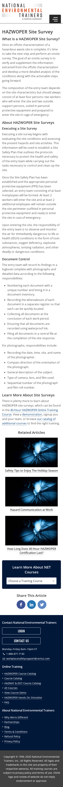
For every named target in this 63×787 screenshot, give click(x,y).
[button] (55, 19)
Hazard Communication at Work (31, 510)
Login (21, 631)
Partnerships (11, 722)
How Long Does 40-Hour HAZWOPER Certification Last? (31, 551)
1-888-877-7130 (15, 653)
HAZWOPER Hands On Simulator (23, 697)
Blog (6, 727)
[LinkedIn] (31, 604)
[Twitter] (42, 604)
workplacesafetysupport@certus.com (28, 658)
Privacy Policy (12, 741)
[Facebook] (21, 604)
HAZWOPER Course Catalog (20, 673)
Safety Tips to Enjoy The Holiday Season (31, 470)
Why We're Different (16, 717)
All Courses (11, 688)
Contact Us (21, 641)
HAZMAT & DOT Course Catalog (22, 683)
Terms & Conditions (15, 731)
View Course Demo (15, 692)
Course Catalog (13, 678)
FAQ (6, 702)
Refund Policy (12, 736)
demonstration (32, 414)
